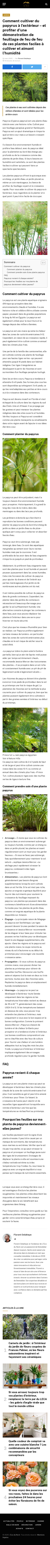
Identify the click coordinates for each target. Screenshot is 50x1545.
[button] (42, 263)
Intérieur (30, 1521)
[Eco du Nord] (26, 4)
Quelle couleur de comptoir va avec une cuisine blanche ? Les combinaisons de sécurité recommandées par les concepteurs (27, 1448)
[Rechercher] (46, 4)
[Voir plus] (44, 66)
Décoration (27, 1525)
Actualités (8, 1521)
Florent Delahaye (24, 58)
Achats (19, 1528)
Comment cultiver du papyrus (17, 266)
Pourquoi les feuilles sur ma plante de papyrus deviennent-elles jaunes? (21, 283)
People (20, 1521)
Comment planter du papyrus (19, 269)
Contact (30, 1528)
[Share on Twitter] (32, 66)
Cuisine (40, 1521)
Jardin (6, 15)
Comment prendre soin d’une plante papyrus (26, 272)
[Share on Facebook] (12, 66)
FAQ (6, 275)
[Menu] (4, 4)
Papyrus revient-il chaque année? (19, 278)
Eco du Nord (15, 1535)
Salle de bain (12, 1525)
